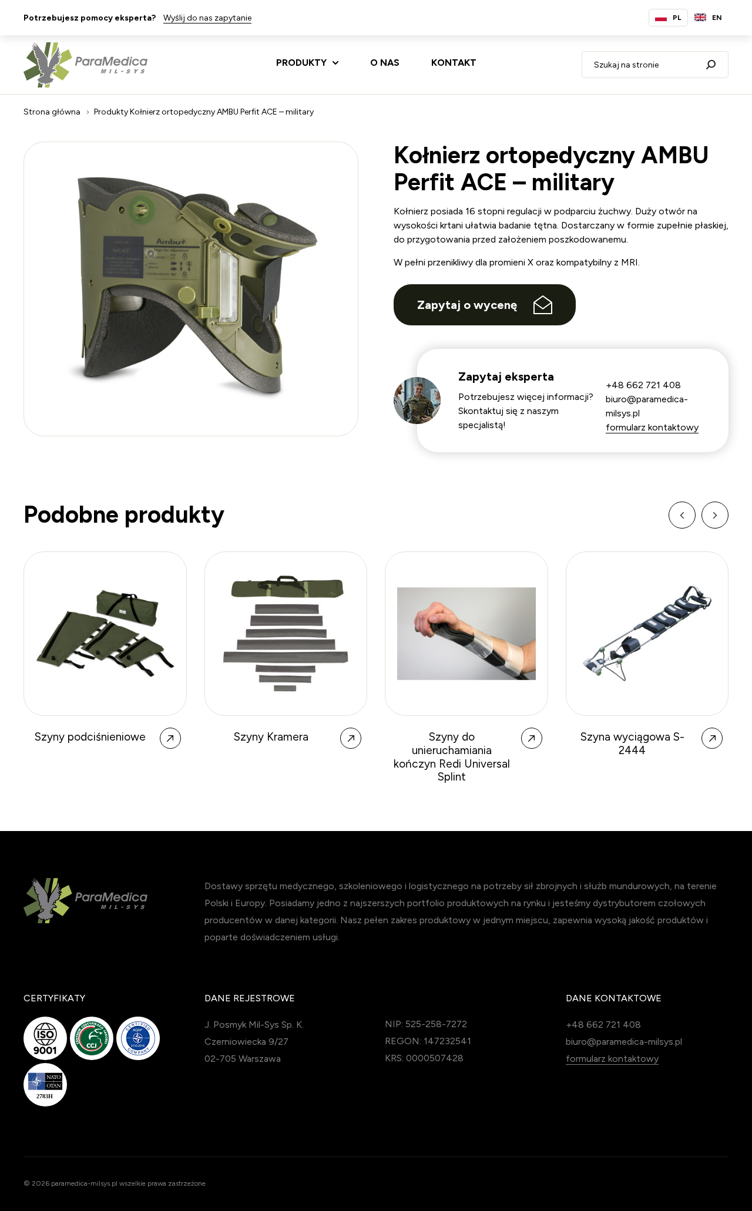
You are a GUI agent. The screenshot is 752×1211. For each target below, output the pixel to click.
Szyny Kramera (271, 737)
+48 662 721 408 (643, 385)
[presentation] (682, 515)
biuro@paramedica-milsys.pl (624, 1041)
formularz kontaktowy (652, 427)
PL (677, 18)
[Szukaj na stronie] (710, 64)
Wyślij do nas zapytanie (207, 18)
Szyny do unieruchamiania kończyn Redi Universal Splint (452, 757)
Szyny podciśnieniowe (90, 737)
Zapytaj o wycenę (467, 305)
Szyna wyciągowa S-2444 (632, 744)
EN (717, 18)
